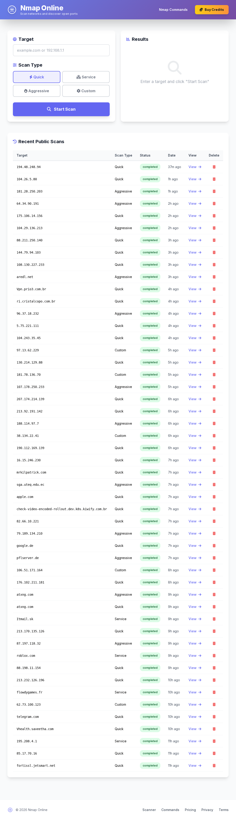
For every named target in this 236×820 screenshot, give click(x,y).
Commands (170, 810)
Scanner (149, 810)
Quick (38, 77)
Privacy (207, 810)
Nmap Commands (173, 10)
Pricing (190, 810)
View (193, 167)
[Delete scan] (214, 167)
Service (88, 77)
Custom (87, 91)
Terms (224, 810)
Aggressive (38, 91)
